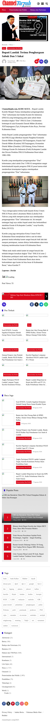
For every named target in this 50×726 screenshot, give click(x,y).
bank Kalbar (14, 579)
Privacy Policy (7, 712)
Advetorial (5, 638)
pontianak (23, 610)
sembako (33, 615)
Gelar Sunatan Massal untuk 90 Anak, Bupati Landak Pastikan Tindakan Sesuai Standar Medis (28, 555)
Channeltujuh (11, 61)
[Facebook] (32, 304)
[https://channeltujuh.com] (17, 3)
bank (5, 579)
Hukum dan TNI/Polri (9, 653)
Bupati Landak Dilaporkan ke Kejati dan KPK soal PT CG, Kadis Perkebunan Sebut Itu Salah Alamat (36, 382)
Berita (4, 641)
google (31, 584)
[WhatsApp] (46, 304)
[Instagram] (22, 704)
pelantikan (18, 605)
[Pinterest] (13, 704)
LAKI (13, 599)
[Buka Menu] (42, 3)
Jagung (11, 589)
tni (33, 620)
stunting (18, 620)
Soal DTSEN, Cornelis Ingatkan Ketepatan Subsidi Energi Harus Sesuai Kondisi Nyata (12, 332)
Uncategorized (7, 687)
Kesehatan (5, 660)
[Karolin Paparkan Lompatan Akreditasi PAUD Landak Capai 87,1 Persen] (37, 346)
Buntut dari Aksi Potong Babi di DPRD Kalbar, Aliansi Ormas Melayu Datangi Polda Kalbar (37, 332)
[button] (38, 3)
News (4, 48)
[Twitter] (36, 304)
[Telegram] (41, 304)
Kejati (14, 594)
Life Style (5, 664)
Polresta (6, 610)
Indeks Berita (19, 712)
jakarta (20, 589)
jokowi (28, 589)
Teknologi (5, 683)
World (4, 690)
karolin (5, 594)
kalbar (37, 589)
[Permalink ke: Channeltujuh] (5, 61)
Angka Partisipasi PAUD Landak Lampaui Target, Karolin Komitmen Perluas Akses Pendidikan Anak (11, 382)
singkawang (7, 620)
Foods (6, 693)
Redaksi (4, 715)
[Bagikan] (46, 61)
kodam (22, 594)
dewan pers (7, 584)
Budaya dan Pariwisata (9, 645)
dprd (16, 584)
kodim (30, 594)
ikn (4, 589)
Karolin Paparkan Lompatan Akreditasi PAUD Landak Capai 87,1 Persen (37, 357)
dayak (33, 579)
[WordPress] (17, 704)
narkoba (31, 599)
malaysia (21, 599)
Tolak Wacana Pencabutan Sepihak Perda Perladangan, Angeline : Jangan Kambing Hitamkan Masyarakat (27, 537)
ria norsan (23, 615)
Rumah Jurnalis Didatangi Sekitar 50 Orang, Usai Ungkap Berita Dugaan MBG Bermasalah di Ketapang (29, 546)
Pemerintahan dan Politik (15, 48)
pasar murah (7, 605)
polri (14, 610)
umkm (5, 626)
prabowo (33, 610)
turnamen (41, 620)
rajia (4, 615)
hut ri (39, 584)
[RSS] (26, 704)
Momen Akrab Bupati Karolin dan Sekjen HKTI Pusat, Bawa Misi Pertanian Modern (29, 527)
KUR (5, 599)
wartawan (14, 626)
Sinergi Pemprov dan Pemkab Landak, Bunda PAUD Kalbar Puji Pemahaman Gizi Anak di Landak (12, 357)
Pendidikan (6, 679)
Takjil (26, 620)
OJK (38, 599)
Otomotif (5, 672)
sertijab (42, 615)
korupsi (38, 594)
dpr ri (23, 584)
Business (5, 649)
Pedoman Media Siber (34, 712)
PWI (41, 610)
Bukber (24, 579)
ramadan (13, 615)
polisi (40, 605)
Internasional (6, 657)
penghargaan (30, 605)
